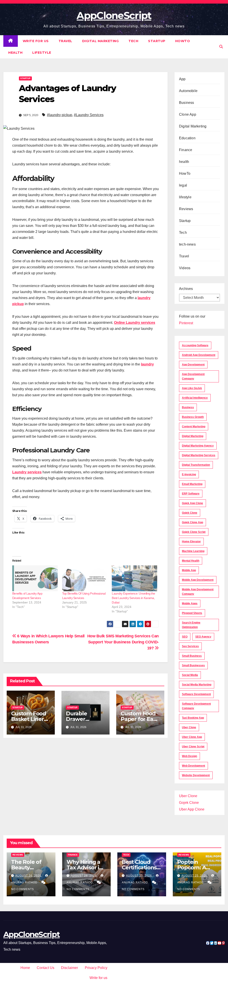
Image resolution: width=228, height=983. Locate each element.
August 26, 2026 (28, 875)
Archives (186, 289)
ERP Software (191, 493)
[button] (221, 47)
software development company (196, 706)
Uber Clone (188, 796)
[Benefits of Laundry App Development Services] (35, 578)
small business (192, 655)
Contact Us (45, 968)
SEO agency (203, 636)
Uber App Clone (191, 809)
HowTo (182, 41)
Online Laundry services (134, 322)
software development (196, 694)
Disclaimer (69, 968)
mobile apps (189, 603)
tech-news (187, 244)
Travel (65, 41)
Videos (184, 268)
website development (196, 775)
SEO (184, 636)
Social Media (190, 675)
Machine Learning (193, 551)
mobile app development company (198, 591)
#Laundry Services (89, 115)
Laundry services (27, 472)
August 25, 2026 (139, 875)
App (182, 79)
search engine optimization (191, 625)
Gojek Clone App (192, 522)
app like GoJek (192, 388)
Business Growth (193, 417)
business (188, 407)
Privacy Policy (96, 968)
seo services (190, 646)
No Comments (22, 889)
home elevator (191, 541)
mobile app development (198, 579)
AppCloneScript (114, 15)
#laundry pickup (59, 115)
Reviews (186, 209)
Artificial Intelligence (195, 397)
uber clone (189, 727)
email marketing (192, 484)
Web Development (193, 765)
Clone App (187, 114)
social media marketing (196, 684)
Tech (133, 41)
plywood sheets (192, 613)
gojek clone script (194, 532)
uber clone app (192, 737)
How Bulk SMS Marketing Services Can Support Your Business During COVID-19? (123, 642)
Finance (185, 150)
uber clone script (193, 746)
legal (183, 185)
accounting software (195, 345)
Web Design (189, 756)
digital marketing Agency (198, 445)
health (15, 53)
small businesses (193, 665)
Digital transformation (196, 464)
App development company (193, 376)
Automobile (188, 91)
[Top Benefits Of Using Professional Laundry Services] (85, 578)
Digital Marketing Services (198, 455)
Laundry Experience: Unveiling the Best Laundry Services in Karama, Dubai (133, 598)
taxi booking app (193, 717)
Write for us (36, 41)
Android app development (198, 355)
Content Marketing (193, 426)
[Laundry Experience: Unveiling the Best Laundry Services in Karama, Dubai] (134, 578)
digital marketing (192, 436)
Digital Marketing (100, 41)
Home (25, 968)
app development (193, 364)
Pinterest (186, 323)
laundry (147, 364)
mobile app (189, 570)
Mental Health (190, 560)
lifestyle (41, 53)
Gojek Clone (189, 512)
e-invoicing (189, 474)
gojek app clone (192, 503)
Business (186, 103)
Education (187, 138)
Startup (156, 41)
